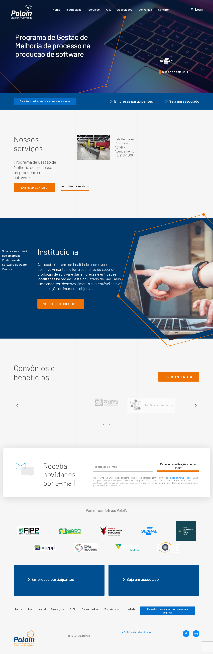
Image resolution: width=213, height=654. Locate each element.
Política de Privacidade (179, 477)
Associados (124, 9)
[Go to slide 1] (103, 424)
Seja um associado (184, 101)
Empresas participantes (133, 101)
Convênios (145, 9)
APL (108, 9)
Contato (163, 9)
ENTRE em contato (179, 377)
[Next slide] (195, 405)
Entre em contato (34, 187)
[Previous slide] (17, 405)
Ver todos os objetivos (60, 304)
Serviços (94, 9)
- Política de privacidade (136, 632)
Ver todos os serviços (75, 186)
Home (56, 9)
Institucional (74, 9)
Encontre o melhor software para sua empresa (44, 101)
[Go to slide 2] (109, 424)
